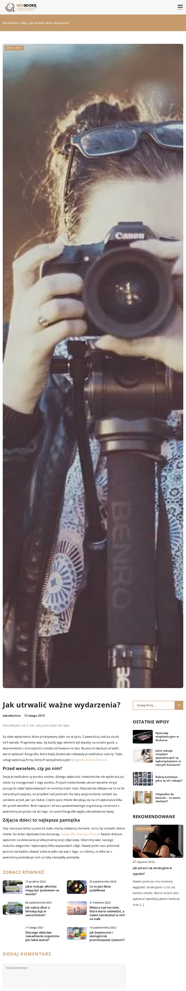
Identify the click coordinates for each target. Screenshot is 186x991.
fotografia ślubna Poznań (89, 760)
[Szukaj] (179, 705)
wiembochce (12, 715)
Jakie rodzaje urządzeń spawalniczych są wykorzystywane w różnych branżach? (168, 758)
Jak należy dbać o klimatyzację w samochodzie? (37, 911)
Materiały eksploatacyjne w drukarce (167, 736)
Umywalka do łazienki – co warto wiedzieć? (168, 797)
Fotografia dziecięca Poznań (80, 834)
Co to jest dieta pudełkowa (100, 888)
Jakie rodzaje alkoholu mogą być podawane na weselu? (42, 890)
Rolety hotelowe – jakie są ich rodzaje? (168, 778)
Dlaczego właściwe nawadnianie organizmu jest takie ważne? (42, 936)
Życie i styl (14, 47)
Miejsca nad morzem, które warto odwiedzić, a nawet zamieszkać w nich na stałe (107, 913)
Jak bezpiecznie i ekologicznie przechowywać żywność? (107, 936)
